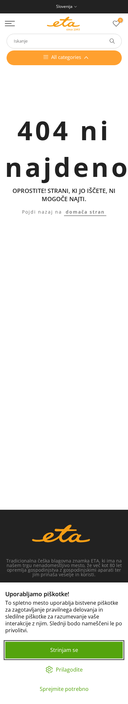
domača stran (85, 212)
